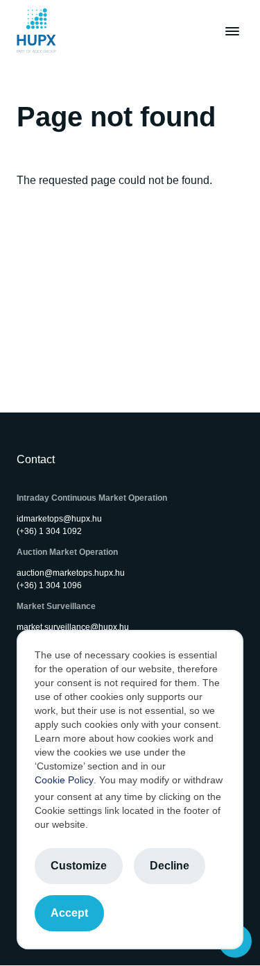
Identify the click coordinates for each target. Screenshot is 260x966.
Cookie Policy (64, 779)
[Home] (36, 30)
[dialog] (130, 789)
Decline (169, 866)
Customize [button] (79, 866)
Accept (69, 913)
